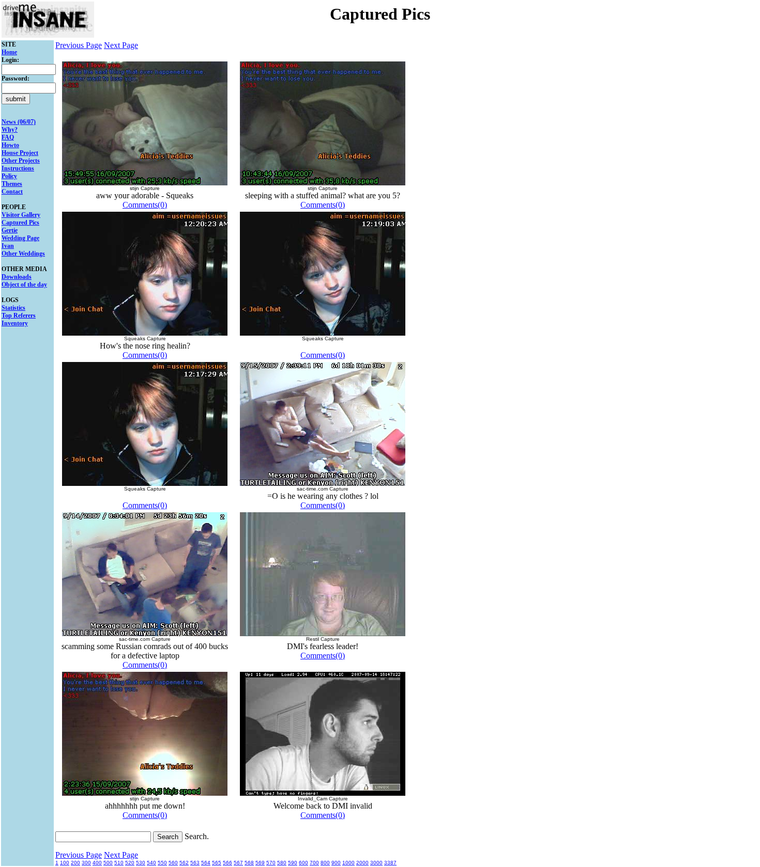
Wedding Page (20, 238)
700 (314, 862)
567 (238, 862)
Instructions (18, 168)
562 (184, 862)
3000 (376, 862)
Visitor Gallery (21, 214)
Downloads (17, 276)
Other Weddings (23, 253)
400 (97, 862)
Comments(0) (145, 204)
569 (260, 862)
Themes (12, 183)
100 (64, 862)
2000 (362, 862)
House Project (20, 152)
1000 (348, 862)
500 (108, 862)
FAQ (8, 137)
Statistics (13, 307)
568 (249, 862)
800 (325, 862)
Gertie (10, 230)
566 (227, 862)
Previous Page (78, 45)
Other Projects (21, 160)
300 (86, 862)
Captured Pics (20, 222)
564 (205, 862)
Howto (10, 145)
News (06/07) (19, 121)
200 (75, 862)
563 (195, 862)
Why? (10, 129)
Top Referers (19, 315)
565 (216, 862)
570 (271, 862)
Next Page (121, 45)
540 (151, 862)
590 (292, 862)
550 (162, 862)
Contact (12, 191)
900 (336, 862)
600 (303, 862)
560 (173, 862)
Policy (9, 176)
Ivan (8, 245)
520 (129, 862)
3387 (390, 862)
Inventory (15, 323)
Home (9, 52)
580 (281, 862)
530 (140, 862)
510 (119, 862)
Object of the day (24, 284)
